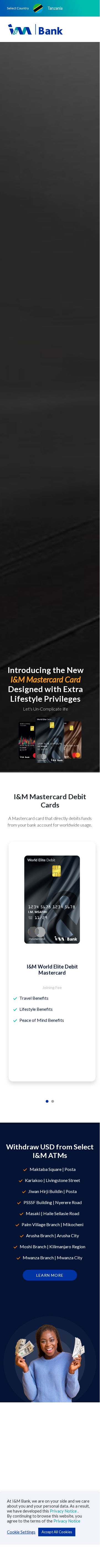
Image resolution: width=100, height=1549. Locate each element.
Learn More (49, 1275)
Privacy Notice (64, 1511)
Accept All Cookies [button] (57, 1532)
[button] (50, 8)
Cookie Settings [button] (21, 1532)
